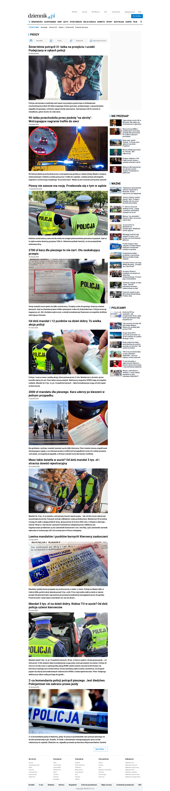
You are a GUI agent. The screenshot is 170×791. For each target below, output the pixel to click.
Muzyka (77, 777)
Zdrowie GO (53, 27)
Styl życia (101, 777)
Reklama (51, 785)
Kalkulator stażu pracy (132, 767)
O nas (41, 785)
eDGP (30, 767)
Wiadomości (57, 770)
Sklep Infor (32, 777)
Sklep (139, 12)
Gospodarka (57, 767)
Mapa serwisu (106, 785)
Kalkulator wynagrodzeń (132, 777)
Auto (54, 762)
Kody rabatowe (80, 765)
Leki (100, 767)
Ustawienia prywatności (125, 785)
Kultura (77, 779)
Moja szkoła (79, 770)
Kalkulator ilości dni (131, 765)
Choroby (101, 772)
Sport (55, 772)
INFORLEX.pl (95, 12)
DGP (105, 12)
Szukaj (138, 16)
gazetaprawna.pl (130, 12)
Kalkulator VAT (129, 770)
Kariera (61, 785)
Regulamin (73, 785)
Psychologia (102, 774)
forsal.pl (84, 12)
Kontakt (31, 785)
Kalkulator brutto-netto (132, 774)
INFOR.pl (74, 12)
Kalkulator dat (129, 762)
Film (76, 774)
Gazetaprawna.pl (34, 765)
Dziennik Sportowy (81, 27)
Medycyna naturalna (105, 770)
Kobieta (77, 762)
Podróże (56, 777)
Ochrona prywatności (89, 785)
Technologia (57, 765)
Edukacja (78, 767)
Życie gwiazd (79, 772)
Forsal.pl (31, 770)
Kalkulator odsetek (131, 772)
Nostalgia (44, 27)
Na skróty (32, 759)
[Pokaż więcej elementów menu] (141, 22)
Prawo (101, 762)
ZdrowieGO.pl (116, 12)
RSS (139, 785)
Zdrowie (55, 774)
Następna (99, 749)
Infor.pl (31, 762)
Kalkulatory (129, 759)
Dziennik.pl (57, 759)
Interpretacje (33, 774)
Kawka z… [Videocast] (66, 27)
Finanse (101, 765)
